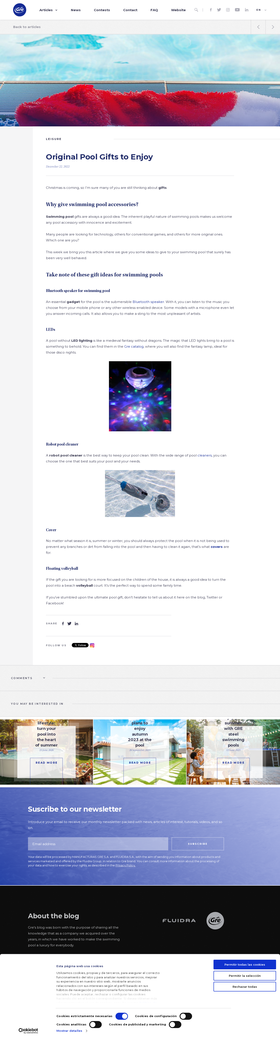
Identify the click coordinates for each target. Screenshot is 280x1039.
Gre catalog (134, 346)
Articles (46, 10)
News (76, 10)
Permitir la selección (245, 975)
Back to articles (27, 27)
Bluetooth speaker (148, 302)
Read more (47, 762)
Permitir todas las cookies (244, 964)
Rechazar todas (245, 986)
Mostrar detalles (69, 1030)
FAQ (154, 10)
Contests (102, 10)
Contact (130, 10)
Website (178, 10)
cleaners (205, 455)
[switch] (186, 1016)
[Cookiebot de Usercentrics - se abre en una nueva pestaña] (28, 1031)
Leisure (54, 139)
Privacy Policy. (126, 865)
